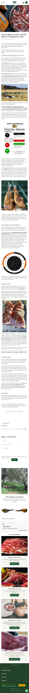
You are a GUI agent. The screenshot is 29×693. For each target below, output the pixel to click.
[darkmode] (26, 2)
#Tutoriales (4, 425)
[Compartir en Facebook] (7, 429)
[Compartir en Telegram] (19, 429)
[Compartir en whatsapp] (16, 429)
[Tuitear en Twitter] (10, 429)
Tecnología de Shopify (14, 690)
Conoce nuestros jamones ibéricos (14, 411)
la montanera (11, 104)
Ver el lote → (21, 685)
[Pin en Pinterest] (13, 429)
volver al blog (6, 423)
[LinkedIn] (17, 665)
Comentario (6, 448)
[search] (4, 2)
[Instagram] (14, 665)
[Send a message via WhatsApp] (26, 690)
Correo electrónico (7, 444)
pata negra (21, 289)
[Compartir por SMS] (25, 429)
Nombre (5, 440)
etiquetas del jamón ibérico (14, 107)
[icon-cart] (23, 2)
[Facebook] (11, 665)
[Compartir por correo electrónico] (22, 429)
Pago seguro (6, 526)
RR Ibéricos (16, 688)
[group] (7, 510)
